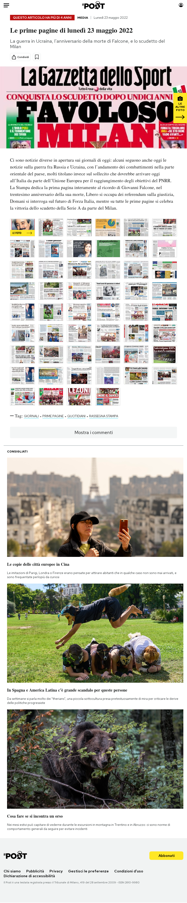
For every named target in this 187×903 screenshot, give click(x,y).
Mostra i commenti (94, 432)
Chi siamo (12, 871)
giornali (31, 416)
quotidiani (76, 416)
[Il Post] (94, 5)
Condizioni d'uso (128, 871)
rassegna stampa (103, 416)
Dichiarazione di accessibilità (29, 876)
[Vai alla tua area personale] (181, 5)
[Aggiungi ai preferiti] (37, 57)
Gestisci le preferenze (88, 871)
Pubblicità (35, 871)
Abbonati (166, 855)
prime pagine (53, 416)
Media (82, 18)
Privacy (56, 871)
